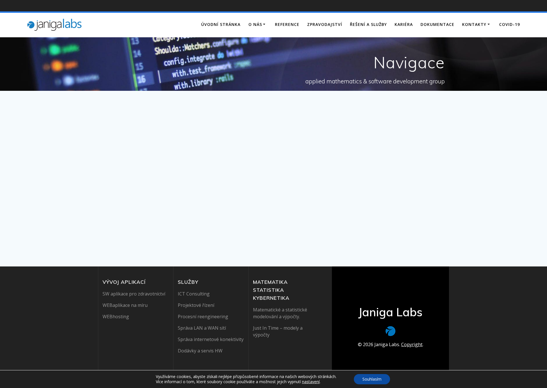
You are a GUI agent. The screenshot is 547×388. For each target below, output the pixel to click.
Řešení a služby (368, 24)
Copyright (412, 344)
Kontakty (474, 24)
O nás (255, 24)
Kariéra (404, 24)
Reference (287, 24)
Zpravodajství (324, 24)
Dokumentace (437, 24)
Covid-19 (509, 24)
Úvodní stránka (220, 24)
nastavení (311, 381)
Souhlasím (371, 379)
